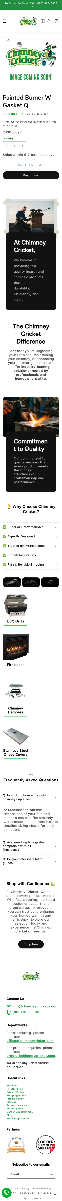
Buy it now (31, 175)
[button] (4, 21)
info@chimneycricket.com (34, 1006)
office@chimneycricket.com (30, 1041)
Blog (9, 1115)
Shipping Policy (16, 1095)
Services (12, 1085)
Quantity (8, 138)
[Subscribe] (51, 1174)
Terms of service (17, 1105)
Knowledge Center (18, 1118)
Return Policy (15, 1088)
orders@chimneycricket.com (31, 1056)
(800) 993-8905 (26, 1012)
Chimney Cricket (29, 1188)
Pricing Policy (15, 1098)
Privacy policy (45, 1193)
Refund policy (15, 1108)
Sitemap (12, 1102)
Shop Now (31, 944)
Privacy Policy (15, 1092)
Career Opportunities (20, 1111)
